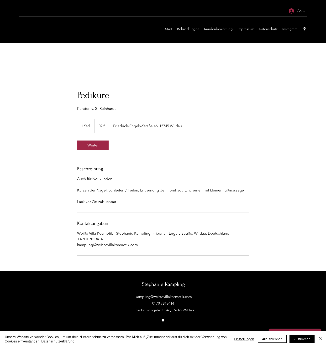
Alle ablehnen (272, 339)
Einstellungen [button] (244, 339)
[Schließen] (320, 339)
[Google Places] (304, 28)
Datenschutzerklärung (57, 341)
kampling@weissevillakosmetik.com (164, 296)
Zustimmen (302, 339)
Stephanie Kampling (163, 284)
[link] (93, 145)
